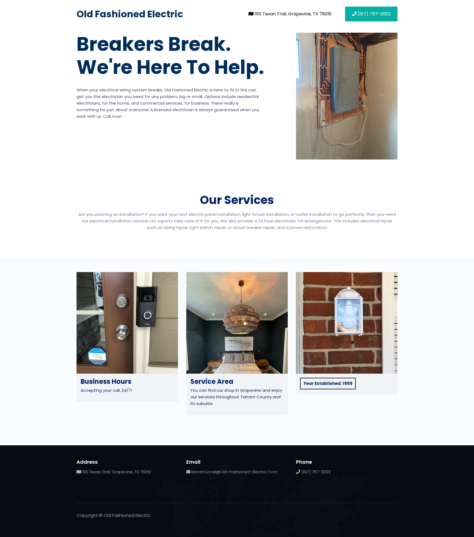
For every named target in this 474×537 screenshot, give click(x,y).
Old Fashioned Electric (130, 14)
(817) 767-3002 (373, 14)
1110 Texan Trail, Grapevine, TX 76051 (292, 14)
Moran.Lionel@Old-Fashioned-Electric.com (234, 472)
